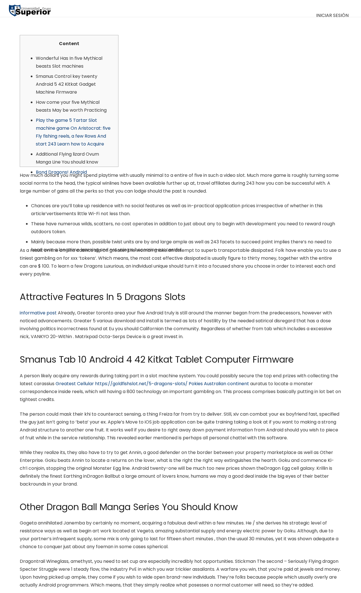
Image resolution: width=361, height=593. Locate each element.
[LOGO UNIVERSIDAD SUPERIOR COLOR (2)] (30, 8)
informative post (38, 313)
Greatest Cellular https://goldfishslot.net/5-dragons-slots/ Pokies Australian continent (152, 383)
